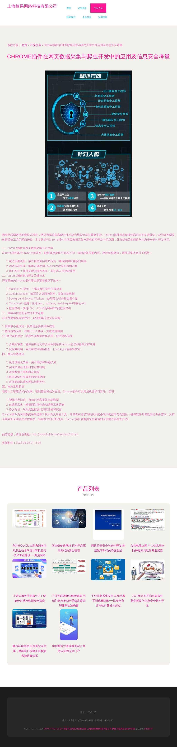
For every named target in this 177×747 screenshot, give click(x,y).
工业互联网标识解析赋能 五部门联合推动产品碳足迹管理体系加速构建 (69, 600)
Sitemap (148, 729)
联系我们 (71, 17)
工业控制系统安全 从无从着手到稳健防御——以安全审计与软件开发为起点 (108, 600)
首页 (69, 8)
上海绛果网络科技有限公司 (99, 729)
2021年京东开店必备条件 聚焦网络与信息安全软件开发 (147, 600)
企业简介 (82, 8)
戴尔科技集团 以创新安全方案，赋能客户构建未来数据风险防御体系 (29, 650)
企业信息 (86, 17)
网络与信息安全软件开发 (74, 729)
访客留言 (102, 17)
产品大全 (98, 8)
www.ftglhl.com (53, 729)
